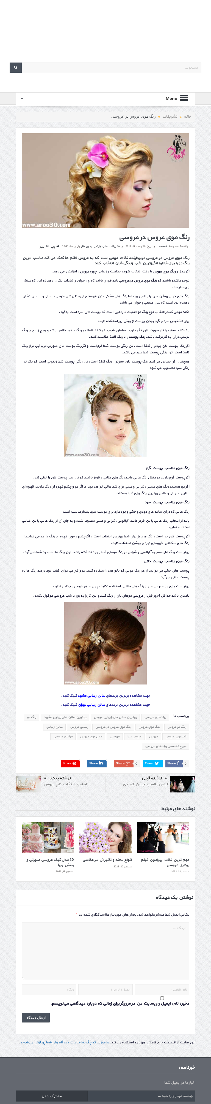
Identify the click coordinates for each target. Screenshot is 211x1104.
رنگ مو (31, 717)
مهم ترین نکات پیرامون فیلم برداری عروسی (165, 862)
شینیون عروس (175, 736)
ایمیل (41, 247)
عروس (153, 736)
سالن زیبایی (54, 726)
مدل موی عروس (91, 736)
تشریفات (114, 246)
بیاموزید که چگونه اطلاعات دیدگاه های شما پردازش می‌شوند (64, 1042)
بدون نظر (86, 246)
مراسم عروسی (63, 736)
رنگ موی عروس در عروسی (113, 726)
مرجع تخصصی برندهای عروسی (165, 746)
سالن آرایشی (100, 246)
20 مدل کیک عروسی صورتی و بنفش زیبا (50, 862)
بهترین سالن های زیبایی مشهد (65, 717)
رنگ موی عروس (149, 726)
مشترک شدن (52, 1096)
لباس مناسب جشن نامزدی (145, 784)
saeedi (163, 246)
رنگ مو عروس (176, 726)
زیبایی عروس (79, 726)
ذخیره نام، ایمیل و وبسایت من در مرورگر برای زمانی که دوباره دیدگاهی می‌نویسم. (119, 1003)
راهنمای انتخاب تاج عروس (65, 784)
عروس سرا (134, 736)
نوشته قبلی (152, 778)
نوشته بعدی (60, 778)
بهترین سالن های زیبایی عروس (115, 717)
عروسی (115, 736)
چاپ (53, 247)
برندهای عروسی (155, 717)
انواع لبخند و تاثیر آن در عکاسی (107, 860)
